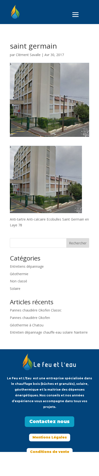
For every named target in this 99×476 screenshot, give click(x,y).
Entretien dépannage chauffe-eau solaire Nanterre (49, 332)
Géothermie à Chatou (26, 325)
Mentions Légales (49, 437)
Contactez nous (49, 421)
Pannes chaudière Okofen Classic (36, 310)
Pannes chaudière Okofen (30, 317)
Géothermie (19, 274)
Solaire (15, 288)
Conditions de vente (49, 452)
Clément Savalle (28, 54)
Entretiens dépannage (27, 266)
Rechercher (78, 243)
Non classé (18, 281)
